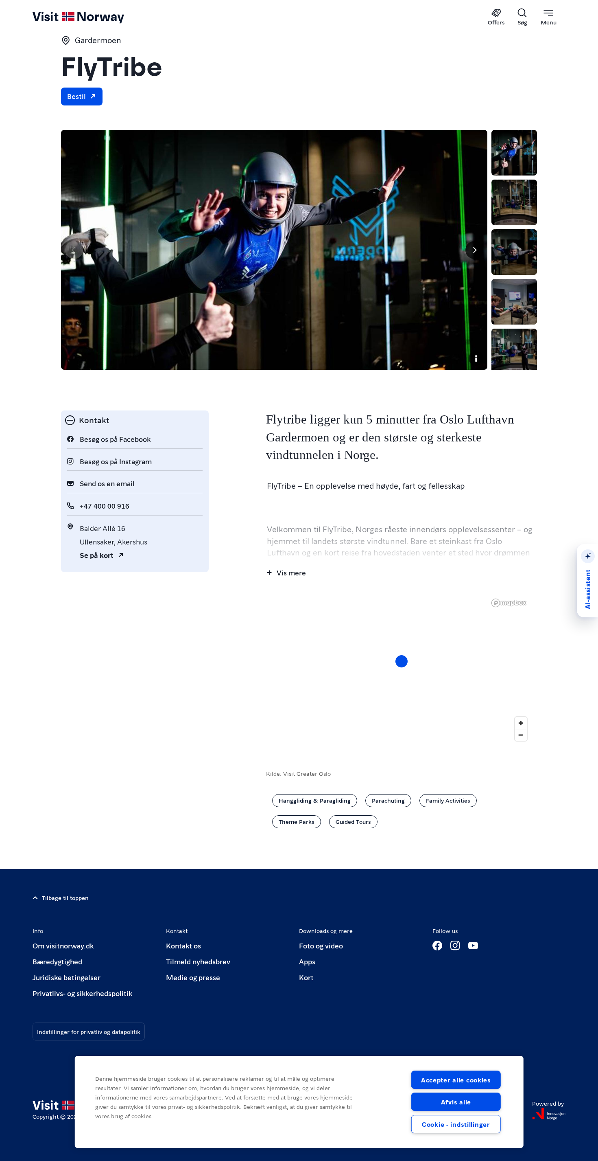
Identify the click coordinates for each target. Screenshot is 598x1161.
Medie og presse (193, 977)
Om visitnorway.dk (63, 945)
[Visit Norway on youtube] (473, 945)
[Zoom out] (521, 735)
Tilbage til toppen (65, 897)
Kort (306, 977)
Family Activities (448, 800)
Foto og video (321, 945)
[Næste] (474, 250)
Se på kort (96, 555)
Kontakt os (183, 945)
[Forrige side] (74, 250)
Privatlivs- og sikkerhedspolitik (82, 993)
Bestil (76, 96)
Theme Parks (296, 821)
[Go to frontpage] (92, 17)
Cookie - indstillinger (456, 1124)
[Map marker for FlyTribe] (401, 661)
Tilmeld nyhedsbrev (198, 961)
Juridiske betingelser (66, 977)
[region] (401, 669)
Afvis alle (456, 1101)
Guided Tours (353, 821)
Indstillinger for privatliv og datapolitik (88, 1031)
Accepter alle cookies (456, 1079)
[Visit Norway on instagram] (455, 945)
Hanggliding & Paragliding (315, 800)
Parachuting (388, 800)
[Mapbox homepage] (509, 603)
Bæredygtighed (57, 961)
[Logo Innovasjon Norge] (548, 1114)
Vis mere (291, 572)
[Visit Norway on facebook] (437, 945)
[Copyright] (476, 358)
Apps (307, 961)
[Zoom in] (521, 723)
